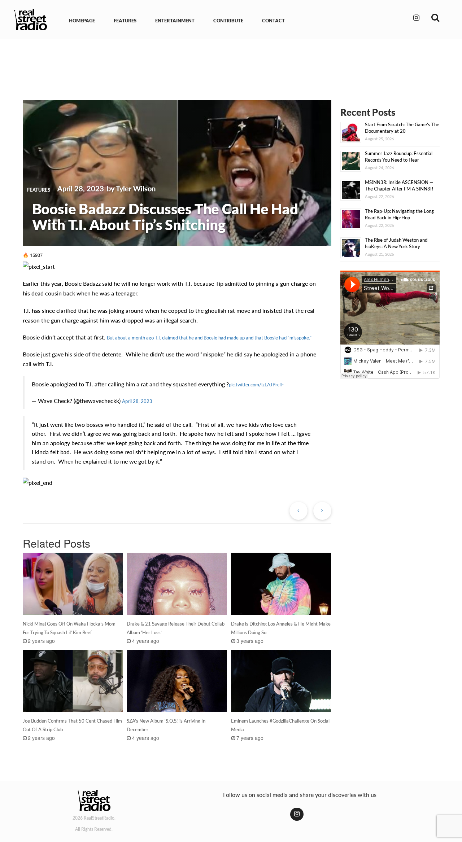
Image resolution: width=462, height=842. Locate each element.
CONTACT (273, 20)
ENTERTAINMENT (175, 20)
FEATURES (125, 20)
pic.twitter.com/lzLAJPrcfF (256, 384)
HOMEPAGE (82, 20)
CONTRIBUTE (228, 20)
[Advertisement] (231, 64)
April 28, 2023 (137, 401)
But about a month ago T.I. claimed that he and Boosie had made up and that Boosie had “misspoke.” (209, 338)
